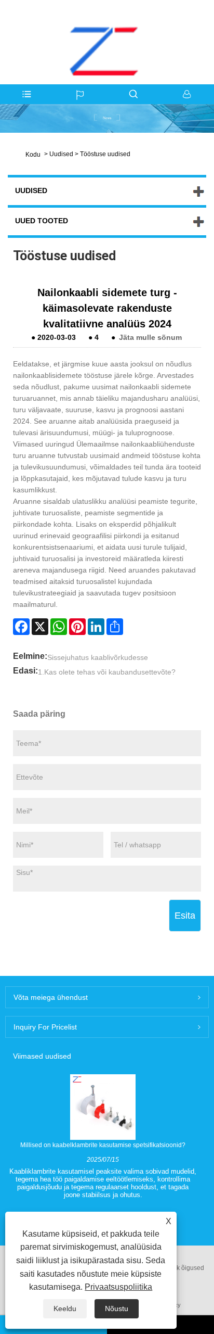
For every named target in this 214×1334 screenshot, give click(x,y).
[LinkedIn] (96, 626)
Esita (185, 915)
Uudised (61, 154)
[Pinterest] (77, 626)
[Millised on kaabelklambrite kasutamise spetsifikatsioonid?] (103, 1106)
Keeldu (65, 1308)
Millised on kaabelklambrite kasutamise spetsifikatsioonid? (102, 1145)
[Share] (114, 626)
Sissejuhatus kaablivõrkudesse (97, 657)
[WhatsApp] (58, 626)
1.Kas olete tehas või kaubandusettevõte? (107, 672)
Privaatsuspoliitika (118, 1286)
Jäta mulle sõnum (150, 337)
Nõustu (116, 1308)
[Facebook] (21, 626)
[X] (40, 626)
